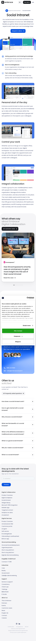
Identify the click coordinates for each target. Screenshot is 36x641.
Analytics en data (7, 512)
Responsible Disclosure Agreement (18, 630)
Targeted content (7, 510)
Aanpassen (17, 336)
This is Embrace (6, 600)
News (3, 610)
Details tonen (27, 325)
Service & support (7, 582)
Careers (4, 618)
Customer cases (7, 608)
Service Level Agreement (18, 628)
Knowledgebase (7, 534)
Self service (5, 531)
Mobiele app (5, 507)
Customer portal (7, 526)
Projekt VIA (5, 613)
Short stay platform (8, 550)
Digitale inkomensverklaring (10, 555)
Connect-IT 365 (7, 562)
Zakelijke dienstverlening (9, 575)
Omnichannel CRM (7, 524)
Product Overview (7, 495)
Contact (4, 615)
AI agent (4, 529)
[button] (20, 2)
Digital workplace (7, 498)
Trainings (4, 589)
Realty (4, 570)
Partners (4, 603)
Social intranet (6, 500)
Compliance (19, 626)
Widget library (6, 503)
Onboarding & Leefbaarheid (10, 536)
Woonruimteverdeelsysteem (11, 545)
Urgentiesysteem (7, 547)
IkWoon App (5, 539)
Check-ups (5, 587)
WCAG (26, 626)
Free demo (27, 2)
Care (3, 568)
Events (4, 605)
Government (6, 573)
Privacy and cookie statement (18, 632)
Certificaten (11, 626)
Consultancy (6, 584)
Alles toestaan (18, 330)
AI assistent (5, 515)
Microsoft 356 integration (9, 505)
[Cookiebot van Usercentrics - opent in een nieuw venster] (26, 298)
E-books (4, 594)
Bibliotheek (5, 592)
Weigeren (18, 341)
